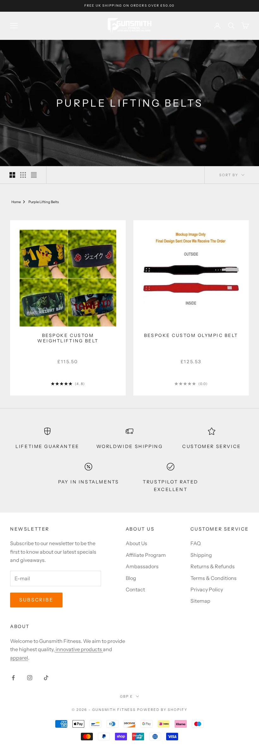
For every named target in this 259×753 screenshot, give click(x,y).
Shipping (201, 555)
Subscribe (36, 600)
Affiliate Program (146, 555)
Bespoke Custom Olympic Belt (191, 335)
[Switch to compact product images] (34, 175)
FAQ (195, 543)
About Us (136, 543)
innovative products (79, 649)
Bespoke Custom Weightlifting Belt (67, 338)
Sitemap (200, 601)
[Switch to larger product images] (12, 175)
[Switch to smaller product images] (23, 175)
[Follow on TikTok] (46, 678)
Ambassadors (142, 566)
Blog (131, 578)
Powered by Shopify (162, 709)
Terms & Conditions (213, 578)
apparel (19, 658)
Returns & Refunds (212, 566)
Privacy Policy (206, 589)
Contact (135, 589)
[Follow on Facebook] (13, 678)
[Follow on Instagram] (30, 678)
